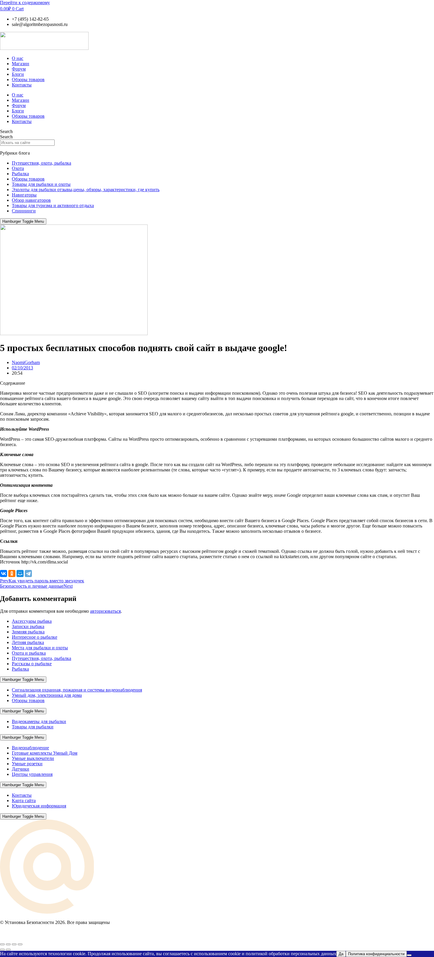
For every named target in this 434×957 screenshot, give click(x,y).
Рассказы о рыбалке (32, 663)
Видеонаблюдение (30, 747)
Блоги (18, 74)
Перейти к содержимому (25, 2)
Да (341, 954)
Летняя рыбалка (28, 642)
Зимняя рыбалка (28, 631)
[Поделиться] (14, 944)
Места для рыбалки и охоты (40, 647)
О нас (17, 58)
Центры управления (32, 774)
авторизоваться (105, 611)
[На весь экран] (8, 944)
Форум (19, 68)
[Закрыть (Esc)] (20, 944)
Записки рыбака (28, 626)
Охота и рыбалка (29, 653)
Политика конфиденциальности (376, 954)
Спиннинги (24, 210)
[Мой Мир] (20, 573)
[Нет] (409, 955)
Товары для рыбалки (32, 726)
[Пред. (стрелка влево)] (2, 950)
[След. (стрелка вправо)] (8, 950)
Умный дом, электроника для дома (47, 695)
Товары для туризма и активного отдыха (53, 205)
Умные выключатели (33, 758)
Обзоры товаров (28, 79)
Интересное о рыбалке (34, 637)
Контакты (22, 84)
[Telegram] (28, 573)
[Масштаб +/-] (2, 944)
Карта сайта (24, 800)
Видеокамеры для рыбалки (39, 721)
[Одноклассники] (11, 573)
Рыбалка (20, 173)
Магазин (20, 63)
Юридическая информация (39, 805)
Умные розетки (27, 763)
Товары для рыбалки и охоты (41, 184)
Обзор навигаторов (31, 200)
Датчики (20, 768)
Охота (18, 168)
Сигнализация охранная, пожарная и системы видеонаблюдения (77, 689)
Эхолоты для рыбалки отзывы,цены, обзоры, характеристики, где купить (85, 189)
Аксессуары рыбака (32, 621)
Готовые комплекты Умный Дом (44, 753)
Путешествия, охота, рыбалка (41, 162)
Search (6, 131)
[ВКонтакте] (3, 573)
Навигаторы (24, 194)
